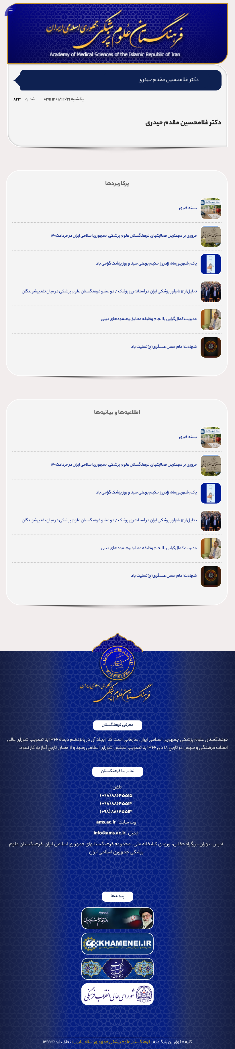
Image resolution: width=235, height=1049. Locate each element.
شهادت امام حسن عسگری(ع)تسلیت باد (164, 347)
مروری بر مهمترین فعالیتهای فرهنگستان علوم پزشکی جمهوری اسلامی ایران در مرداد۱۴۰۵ (123, 236)
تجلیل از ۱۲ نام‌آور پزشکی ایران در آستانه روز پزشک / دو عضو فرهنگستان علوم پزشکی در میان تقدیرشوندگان (109, 291)
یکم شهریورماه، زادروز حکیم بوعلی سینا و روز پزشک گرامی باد (146, 264)
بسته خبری (188, 208)
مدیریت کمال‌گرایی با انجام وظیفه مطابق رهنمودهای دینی (149, 319)
